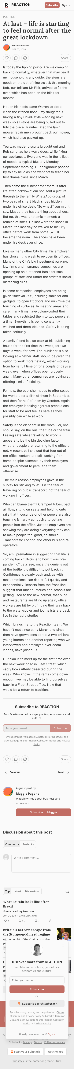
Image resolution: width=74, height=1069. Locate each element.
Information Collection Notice (39, 740)
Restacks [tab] (28, 844)
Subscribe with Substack (39, 1003)
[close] (63, 946)
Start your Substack (27, 1051)
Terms (38, 1042)
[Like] (7, 58)
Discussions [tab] (32, 891)
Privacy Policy (33, 1016)
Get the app (55, 1051)
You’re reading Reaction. (19, 911)
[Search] (67, 891)
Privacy (27, 1042)
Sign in (66, 5)
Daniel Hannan (28, 915)
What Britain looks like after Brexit (26, 904)
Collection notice (54, 1042)
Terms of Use (55, 736)
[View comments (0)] (16, 58)
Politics (9, 16)
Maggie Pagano (21, 45)
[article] (37, 911)
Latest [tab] (17, 891)
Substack (18, 1061)
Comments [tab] (12, 844)
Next (61, 772)
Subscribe (52, 5)
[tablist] (19, 844)
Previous (14, 772)
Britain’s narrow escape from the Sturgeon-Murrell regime (27, 932)
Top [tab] (7, 891)
